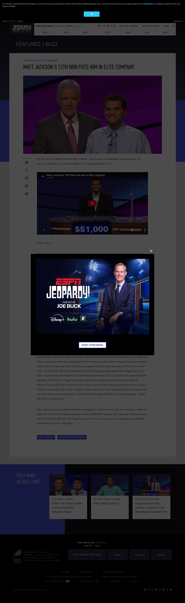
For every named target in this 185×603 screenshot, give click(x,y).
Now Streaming (92, 345)
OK (92, 14)
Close (151, 251)
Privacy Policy (148, 4)
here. (13, 6)
